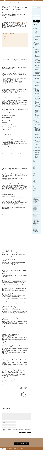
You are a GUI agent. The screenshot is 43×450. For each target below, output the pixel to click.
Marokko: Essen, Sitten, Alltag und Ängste (37, 115)
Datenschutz (28, 0)
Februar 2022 (34, 181)
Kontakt (32, 0)
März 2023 (34, 175)
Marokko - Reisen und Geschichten (37, 46)
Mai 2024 (34, 168)
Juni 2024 (34, 167)
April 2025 (34, 162)
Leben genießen (35, 206)
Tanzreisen (34, 222)
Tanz (38, 85)
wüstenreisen (35, 228)
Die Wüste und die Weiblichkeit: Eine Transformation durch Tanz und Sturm (37, 94)
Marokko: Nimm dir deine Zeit (37, 121)
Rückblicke (36, 112)
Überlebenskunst (35, 231)
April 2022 (34, 179)
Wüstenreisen (12, 148)
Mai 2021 (34, 183)
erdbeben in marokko (36, 199)
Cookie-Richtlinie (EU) (36, 0)
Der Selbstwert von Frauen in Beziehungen (37, 89)
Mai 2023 (34, 173)
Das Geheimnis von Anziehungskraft (37, 63)
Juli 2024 (34, 166)
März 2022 (34, 180)
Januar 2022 (34, 182)
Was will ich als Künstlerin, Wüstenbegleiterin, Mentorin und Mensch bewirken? (37, 141)
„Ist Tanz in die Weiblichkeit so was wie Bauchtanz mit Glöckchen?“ (37, 82)
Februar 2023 (34, 176)
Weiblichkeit (37, 65)
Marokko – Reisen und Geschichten (35, 187)
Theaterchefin (24, 62)
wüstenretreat (35, 229)
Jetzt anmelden (36, 21)
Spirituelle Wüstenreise (36, 219)
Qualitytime (34, 215)
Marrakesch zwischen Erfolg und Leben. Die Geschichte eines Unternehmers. (37, 56)
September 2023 (35, 172)
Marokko (34, 210)
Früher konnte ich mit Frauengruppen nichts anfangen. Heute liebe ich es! (37, 76)
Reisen (36, 151)
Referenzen (19, 2)
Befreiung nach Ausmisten (36, 197)
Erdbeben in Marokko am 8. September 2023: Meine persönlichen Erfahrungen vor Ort (37, 127)
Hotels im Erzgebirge (21, 22)
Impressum (25, 0)
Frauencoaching (35, 201)
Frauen (38, 200)
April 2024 (34, 169)
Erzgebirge (34, 200)
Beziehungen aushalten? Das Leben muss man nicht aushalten (37, 36)
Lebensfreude (35, 208)
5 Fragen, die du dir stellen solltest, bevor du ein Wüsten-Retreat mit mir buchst (37, 69)
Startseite (9, 2)
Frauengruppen (35, 202)
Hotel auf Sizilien (18, 248)
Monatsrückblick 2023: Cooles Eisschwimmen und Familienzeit (37, 155)
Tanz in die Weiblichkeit (36, 221)
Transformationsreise (36, 223)
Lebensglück (34, 209)
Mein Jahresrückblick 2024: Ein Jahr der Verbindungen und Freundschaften (37, 50)
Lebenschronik (35, 207)
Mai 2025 (34, 161)
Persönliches (37, 53)
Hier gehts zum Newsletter (21, 443)
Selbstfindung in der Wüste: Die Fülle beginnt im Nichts (37, 43)
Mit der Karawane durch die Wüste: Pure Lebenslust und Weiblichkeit (37, 148)
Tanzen (37, 220)
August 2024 (34, 165)
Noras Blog (14, 2)
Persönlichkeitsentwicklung (36, 214)
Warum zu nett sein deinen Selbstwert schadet (37, 31)
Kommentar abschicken (25, 432)
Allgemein (36, 33)
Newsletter (37, 2)
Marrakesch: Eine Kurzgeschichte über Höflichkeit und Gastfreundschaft (37, 134)
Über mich (23, 2)
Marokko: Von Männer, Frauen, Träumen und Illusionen (37, 102)
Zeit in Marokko (35, 230)
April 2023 (34, 174)
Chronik (34, 198)
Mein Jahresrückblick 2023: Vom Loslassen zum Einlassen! (37, 110)
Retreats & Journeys (30, 2)
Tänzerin (34, 224)
